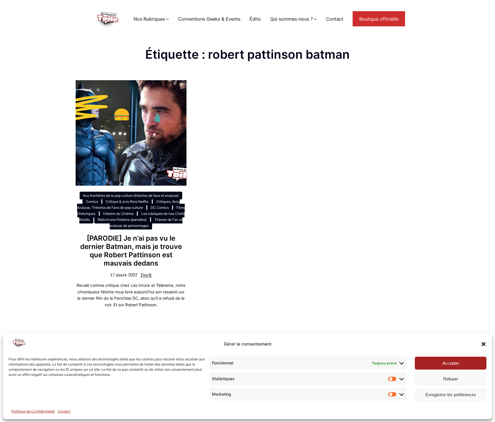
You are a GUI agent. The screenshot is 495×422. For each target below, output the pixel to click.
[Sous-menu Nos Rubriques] (167, 18)
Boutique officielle (378, 19)
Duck (146, 275)
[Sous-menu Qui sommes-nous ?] (315, 18)
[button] (483, 344)
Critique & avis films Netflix (127, 201)
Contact (64, 411)
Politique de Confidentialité (33, 411)
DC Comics (160, 207)
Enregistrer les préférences (450, 394)
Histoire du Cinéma (118, 213)
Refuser (450, 378)
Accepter (450, 363)
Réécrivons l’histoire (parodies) (122, 219)
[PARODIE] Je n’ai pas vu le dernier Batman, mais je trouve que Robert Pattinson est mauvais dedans (131, 250)
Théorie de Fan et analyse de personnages (146, 222)
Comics (92, 201)
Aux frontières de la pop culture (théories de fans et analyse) (131, 195)
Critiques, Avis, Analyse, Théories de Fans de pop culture (128, 204)
